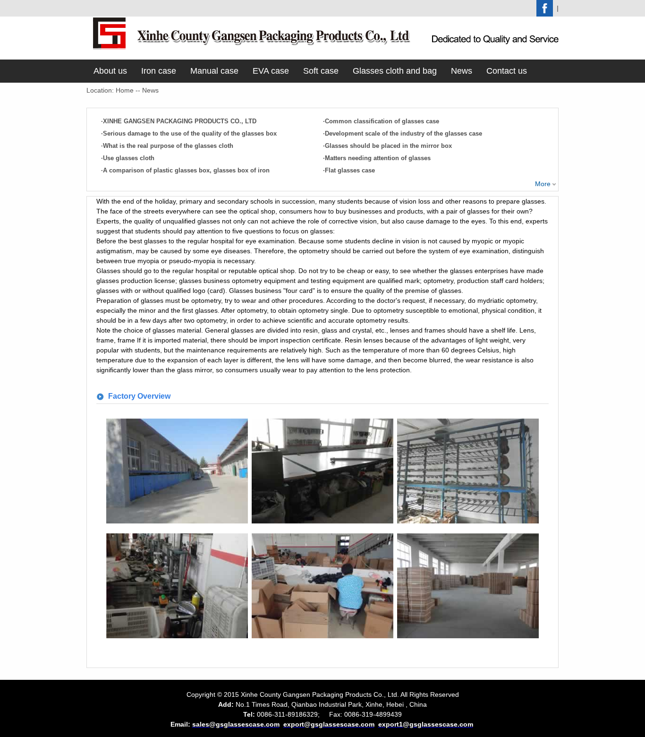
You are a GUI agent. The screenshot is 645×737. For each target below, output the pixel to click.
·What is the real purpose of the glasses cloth (167, 145)
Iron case (158, 71)
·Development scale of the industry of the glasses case (402, 133)
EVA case (271, 71)
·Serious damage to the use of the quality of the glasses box (189, 133)
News (461, 71)
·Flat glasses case (349, 170)
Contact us (506, 71)
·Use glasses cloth (127, 158)
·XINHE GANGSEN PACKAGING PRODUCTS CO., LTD (178, 121)
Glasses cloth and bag (395, 71)
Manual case (214, 71)
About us (110, 71)
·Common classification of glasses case (381, 121)
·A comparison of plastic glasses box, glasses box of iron (185, 170)
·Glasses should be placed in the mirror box (387, 145)
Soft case (321, 71)
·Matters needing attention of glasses (377, 158)
